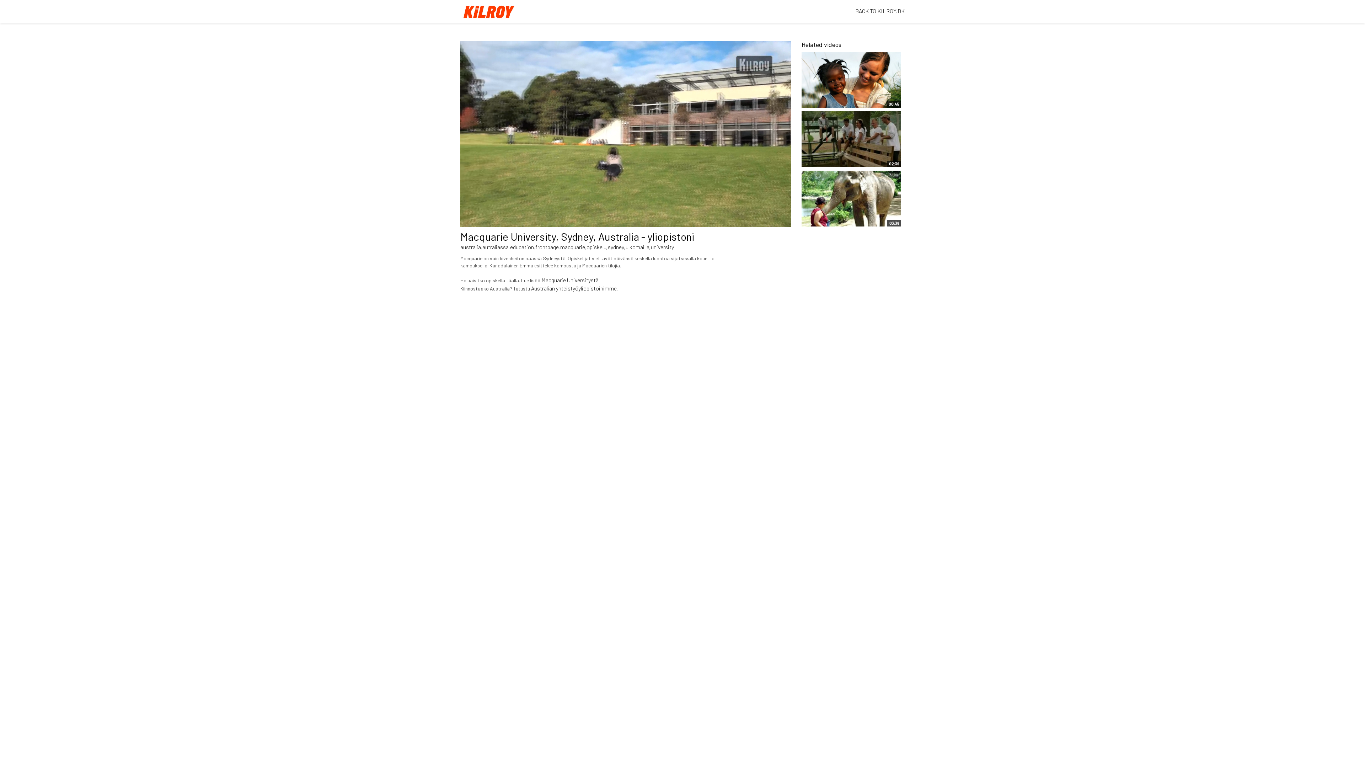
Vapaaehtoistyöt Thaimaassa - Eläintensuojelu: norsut (835, 214)
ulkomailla (637, 247)
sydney (616, 247)
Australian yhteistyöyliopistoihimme (574, 288)
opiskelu (596, 247)
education (522, 247)
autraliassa (495, 247)
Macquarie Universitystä (570, 280)
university (662, 247)
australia (470, 247)
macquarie (572, 247)
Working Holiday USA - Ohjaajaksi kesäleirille (833, 158)
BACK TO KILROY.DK (880, 10)
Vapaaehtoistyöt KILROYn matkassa (838, 98)
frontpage (547, 247)
